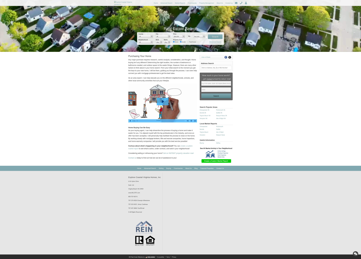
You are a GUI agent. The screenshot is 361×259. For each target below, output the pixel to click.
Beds (157, 40)
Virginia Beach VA (205, 115)
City (157, 34)
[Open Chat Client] (355, 253)
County (140, 34)
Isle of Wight (220, 132)
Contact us (132, 157)
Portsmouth (219, 126)
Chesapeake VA (204, 110)
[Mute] (187, 120)
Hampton (202, 135)
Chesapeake (203, 126)
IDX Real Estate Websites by (137, 257)
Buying (202, 143)
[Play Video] (130, 120)
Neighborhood (143, 40)
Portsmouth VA (220, 110)
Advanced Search (215, 42)
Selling (218, 143)
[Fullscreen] (195, 120)
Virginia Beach (204, 132)
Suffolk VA (219, 113)
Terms (168, 257)
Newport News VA (221, 115)
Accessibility (160, 257)
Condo (183, 42)
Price (174, 34)
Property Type (177, 40)
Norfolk (202, 129)
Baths (166, 40)
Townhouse (192, 42)
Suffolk (218, 129)
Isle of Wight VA (221, 118)
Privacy (174, 257)
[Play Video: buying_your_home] (163, 101)
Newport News (220, 135)
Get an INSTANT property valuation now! (178, 153)
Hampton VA (203, 118)
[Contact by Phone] (241, 3)
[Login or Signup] (246, 3)
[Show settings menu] (191, 120)
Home (176, 42)
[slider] (161, 120)
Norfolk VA (203, 113)
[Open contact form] (236, 3)
